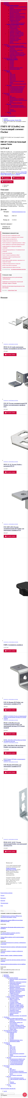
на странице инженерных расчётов (18, 269)
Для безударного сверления (17, 98)
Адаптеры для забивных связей (18, 54)
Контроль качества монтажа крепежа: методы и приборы (13, 964)
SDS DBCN (13, 97)
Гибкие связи (13, 56)
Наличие (3, 900)
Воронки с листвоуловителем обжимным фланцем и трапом (17, 17)
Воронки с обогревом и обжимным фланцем (16, 19)
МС (10, 113)
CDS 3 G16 (12, 74)
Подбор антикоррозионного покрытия (11, 263)
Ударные (12, 109)
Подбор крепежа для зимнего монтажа (11, 267)
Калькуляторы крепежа (6, 893)
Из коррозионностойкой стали (17, 86)
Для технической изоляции (10, 58)
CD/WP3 (12, 63)
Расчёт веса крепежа (7, 253)
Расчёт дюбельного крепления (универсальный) (13, 244)
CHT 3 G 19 (13, 78)
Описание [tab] (6, 185)
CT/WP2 (12, 65)
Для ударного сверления (16, 102)
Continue (11, 972)
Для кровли (6, 4)
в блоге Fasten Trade (12, 290)
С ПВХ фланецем (14, 21)
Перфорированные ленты (16, 67)
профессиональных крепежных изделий (11, 869)
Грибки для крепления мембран (15, 24)
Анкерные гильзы (14, 37)
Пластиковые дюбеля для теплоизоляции (16, 50)
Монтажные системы (6, 173)
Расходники (7, 93)
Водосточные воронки (13, 5)
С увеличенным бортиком (16, 90)
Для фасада (6, 44)
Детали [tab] (5, 186)
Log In (5, 1091)
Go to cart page (4, 972)
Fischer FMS (24, 172)
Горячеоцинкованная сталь (19, 211)
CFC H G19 (12, 77)
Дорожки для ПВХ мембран (17, 33)
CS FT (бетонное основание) (17, 81)
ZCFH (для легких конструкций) (18, 83)
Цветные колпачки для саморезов (18, 43)
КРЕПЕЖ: (6, 2)
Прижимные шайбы (15, 69)
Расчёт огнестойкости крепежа (9, 265)
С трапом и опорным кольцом (17, 23)
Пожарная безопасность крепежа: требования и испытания (13, 946)
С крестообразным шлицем (16, 105)
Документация (4, 903)
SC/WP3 (12, 66)
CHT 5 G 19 (13, 79)
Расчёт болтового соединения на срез (11, 235)
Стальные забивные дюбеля (17, 52)
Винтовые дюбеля (14, 25)
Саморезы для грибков (15, 31)
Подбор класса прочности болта (10, 240)
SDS (11, 96)
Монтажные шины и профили (12, 174)
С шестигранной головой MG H (18, 106)
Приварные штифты (12, 59)
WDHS (11, 82)
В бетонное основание (15, 39)
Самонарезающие (14, 40)
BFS (11, 73)
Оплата (2, 895)
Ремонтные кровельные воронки (18, 9)
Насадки (9, 104)
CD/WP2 (12, 62)
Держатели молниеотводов (16, 35)
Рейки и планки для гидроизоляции (15, 27)
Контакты (3, 898)
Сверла (9, 112)
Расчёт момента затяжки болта (9, 239)
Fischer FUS (6, 344)
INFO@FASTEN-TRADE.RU (8, 116)
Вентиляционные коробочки (17, 55)
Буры (8, 94)
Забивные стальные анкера (16, 32)
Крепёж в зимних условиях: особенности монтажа (11, 955)
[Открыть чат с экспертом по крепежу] (25, 1095)
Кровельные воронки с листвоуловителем (15, 11)
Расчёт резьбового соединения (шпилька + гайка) (13, 242)
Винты (8, 71)
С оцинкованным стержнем (17, 88)
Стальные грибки (14, 29)
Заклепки (9, 85)
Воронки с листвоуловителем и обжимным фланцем (18, 14)
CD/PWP (12, 60)
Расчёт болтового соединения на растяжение (12, 237)
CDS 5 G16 (12, 75)
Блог (2, 905)
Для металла (7, 70)
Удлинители (13, 111)
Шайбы (11, 42)
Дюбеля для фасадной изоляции (15, 46)
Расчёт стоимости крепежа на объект (11, 255)
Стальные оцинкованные (16, 92)
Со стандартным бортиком (16, 89)
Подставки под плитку (15, 36)
